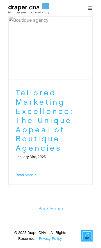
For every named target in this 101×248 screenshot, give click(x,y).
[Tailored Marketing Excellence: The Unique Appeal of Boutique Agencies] (50, 48)
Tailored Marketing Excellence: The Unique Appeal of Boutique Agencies (45, 120)
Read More (24, 175)
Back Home (50, 208)
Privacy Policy (50, 238)
